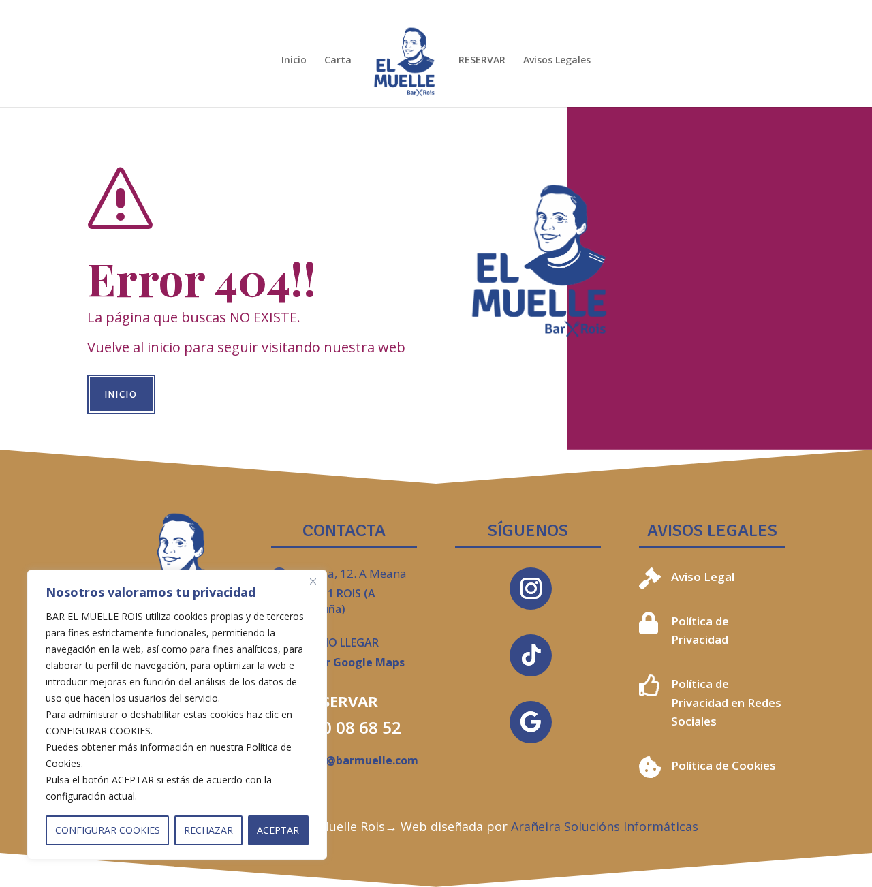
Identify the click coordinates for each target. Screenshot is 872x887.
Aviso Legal (702, 577)
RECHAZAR (208, 830)
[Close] (313, 581)
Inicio (294, 60)
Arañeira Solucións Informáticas (604, 826)
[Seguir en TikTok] (531, 655)
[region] (177, 715)
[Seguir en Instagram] (531, 588)
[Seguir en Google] (531, 722)
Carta (338, 60)
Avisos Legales (557, 60)
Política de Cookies (723, 765)
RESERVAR (481, 60)
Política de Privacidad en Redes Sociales (726, 702)
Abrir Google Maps (354, 662)
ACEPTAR (278, 830)
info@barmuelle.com (360, 760)
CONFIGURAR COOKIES (107, 830)
